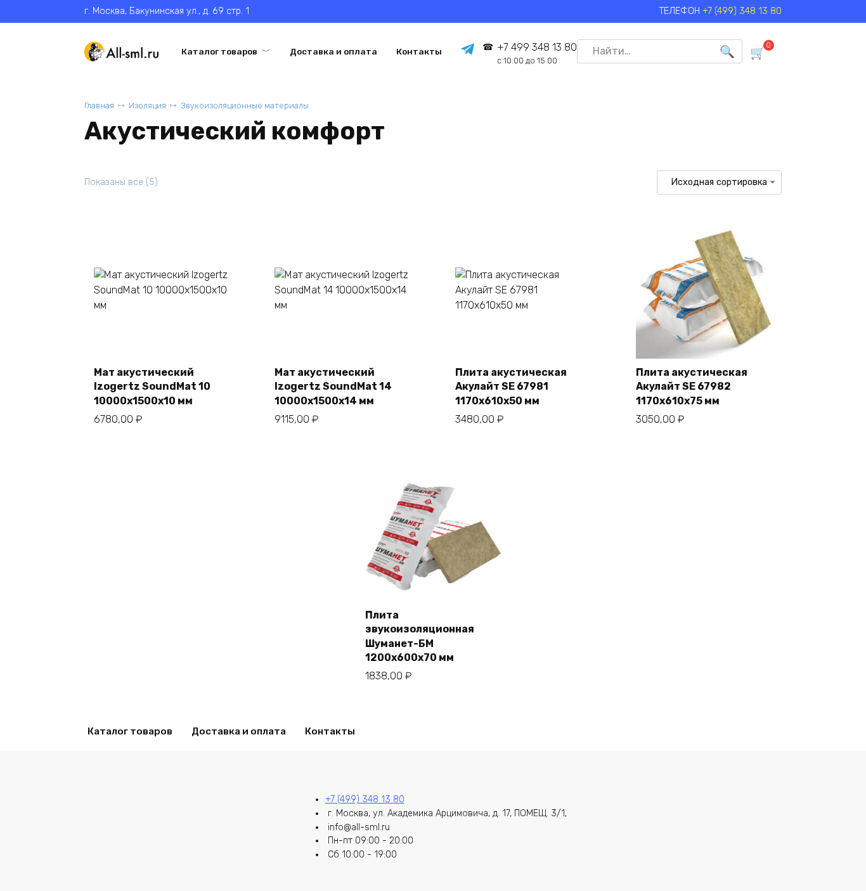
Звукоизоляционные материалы (245, 105)
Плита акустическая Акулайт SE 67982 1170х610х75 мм (691, 386)
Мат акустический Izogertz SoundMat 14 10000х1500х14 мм (333, 386)
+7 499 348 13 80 (536, 53)
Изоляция (147, 105)
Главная (99, 105)
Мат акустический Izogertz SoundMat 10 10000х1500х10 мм (152, 386)
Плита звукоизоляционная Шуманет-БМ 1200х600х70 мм (419, 636)
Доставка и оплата (333, 51)
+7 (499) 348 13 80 (742, 11)
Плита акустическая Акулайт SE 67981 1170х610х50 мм (511, 386)
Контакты (419, 51)
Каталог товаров (219, 51)
